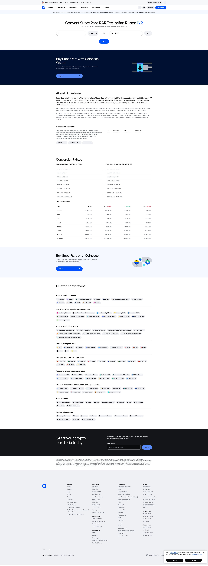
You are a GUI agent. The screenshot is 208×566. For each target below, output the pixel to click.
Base (119, 489)
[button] (61, 7)
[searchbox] (148, 33)
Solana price (147, 518)
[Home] (43, 7)
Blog (68, 492)
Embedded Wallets (124, 494)
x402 (119, 502)
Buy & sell (95, 486)
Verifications (122, 515)
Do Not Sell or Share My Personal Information (78, 511)
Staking (94, 535)
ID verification (147, 494)
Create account (148, 492)
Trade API (121, 505)
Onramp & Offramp (124, 499)
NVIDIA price (147, 527)
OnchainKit (121, 510)
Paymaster (121, 507)
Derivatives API (123, 536)
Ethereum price (148, 516)
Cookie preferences (73, 507)
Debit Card (95, 502)
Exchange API (122, 528)
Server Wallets (122, 492)
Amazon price (147, 535)
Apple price (146, 530)
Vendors (70, 499)
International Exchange (99, 540)
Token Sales (96, 507)
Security (70, 497)
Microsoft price (148, 532)
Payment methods (149, 499)
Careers (69, 489)
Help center (147, 486)
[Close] (204, 553)
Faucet (120, 525)
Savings (95, 510)
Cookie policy (71, 505)
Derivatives (96, 505)
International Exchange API (126, 530)
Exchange (95, 538)
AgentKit (120, 520)
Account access (148, 502)
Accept (193, 560)
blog (43, 549)
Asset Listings (97, 518)
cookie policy (174, 552)
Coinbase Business (98, 521)
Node (119, 518)
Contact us (146, 489)
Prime (94, 532)
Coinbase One (96, 494)
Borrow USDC (96, 492)
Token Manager (97, 526)
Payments (95, 524)
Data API (120, 512)
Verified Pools (97, 543)
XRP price (146, 521)
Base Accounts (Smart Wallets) (128, 497)
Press (69, 494)
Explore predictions (98, 512)
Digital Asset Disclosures (75, 514)
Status (145, 507)
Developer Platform (124, 486)
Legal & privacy (72, 502)
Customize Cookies (197, 554)
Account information (149, 497)
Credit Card (96, 499)
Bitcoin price (147, 513)
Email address (111, 443)
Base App (95, 489)
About (69, 486)
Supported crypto (148, 505)
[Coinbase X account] (49, 549)
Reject (175, 560)
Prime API (121, 533)
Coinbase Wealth (97, 497)
